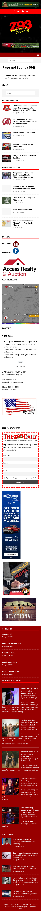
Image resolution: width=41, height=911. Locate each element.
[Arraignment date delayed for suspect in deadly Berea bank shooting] (6, 839)
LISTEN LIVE (7, 241)
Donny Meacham (28, 693)
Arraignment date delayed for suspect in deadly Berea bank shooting (24, 839)
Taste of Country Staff (29, 780)
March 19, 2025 (19, 209)
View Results (20, 364)
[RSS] (23, 11)
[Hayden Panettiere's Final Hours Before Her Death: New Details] (10, 733)
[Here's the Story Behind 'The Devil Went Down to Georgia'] (10, 820)
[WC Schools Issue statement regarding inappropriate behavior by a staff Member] (6, 105)
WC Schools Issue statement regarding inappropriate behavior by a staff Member (25, 105)
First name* (7, 453)
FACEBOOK (6, 250)
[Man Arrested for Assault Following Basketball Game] (6, 186)
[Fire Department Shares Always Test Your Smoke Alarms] (6, 220)
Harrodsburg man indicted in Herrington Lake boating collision (25, 890)
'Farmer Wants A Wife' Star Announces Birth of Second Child (29, 751)
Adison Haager (27, 756)
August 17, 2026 (8, 662)
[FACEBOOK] (14, 11)
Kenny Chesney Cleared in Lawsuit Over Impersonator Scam (29, 688)
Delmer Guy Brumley (10, 669)
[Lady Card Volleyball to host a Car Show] (6, 155)
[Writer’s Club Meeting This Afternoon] (6, 197)
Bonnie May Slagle (9, 659)
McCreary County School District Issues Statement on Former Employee (25, 119)
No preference (11, 344)
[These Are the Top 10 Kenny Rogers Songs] (10, 791)
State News (7, 831)
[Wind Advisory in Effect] (6, 209)
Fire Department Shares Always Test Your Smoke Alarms (23, 220)
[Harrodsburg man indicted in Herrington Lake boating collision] (6, 891)
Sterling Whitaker (28, 812)
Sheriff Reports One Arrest (24, 130)
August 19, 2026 (8, 653)
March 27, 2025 (19, 225)
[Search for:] (20, 57)
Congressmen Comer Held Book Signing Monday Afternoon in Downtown (23, 172)
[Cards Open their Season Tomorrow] (6, 144)
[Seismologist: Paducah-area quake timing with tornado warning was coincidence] (6, 852)
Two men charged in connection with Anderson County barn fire (25, 865)
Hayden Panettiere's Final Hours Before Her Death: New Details (29, 719)
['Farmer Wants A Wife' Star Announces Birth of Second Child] (10, 764)
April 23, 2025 (19, 200)
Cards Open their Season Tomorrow (23, 143)
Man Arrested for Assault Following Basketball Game (24, 185)
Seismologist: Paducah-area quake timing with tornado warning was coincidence (25, 852)
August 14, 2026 (8, 671)
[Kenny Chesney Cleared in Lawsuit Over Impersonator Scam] (10, 701)
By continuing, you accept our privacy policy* (21, 475)
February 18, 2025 (20, 177)
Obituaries (7, 626)
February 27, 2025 (20, 188)
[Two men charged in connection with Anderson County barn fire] (6, 866)
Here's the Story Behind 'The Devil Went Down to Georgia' (30, 807)
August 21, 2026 (19, 110)
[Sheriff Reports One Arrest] (6, 132)
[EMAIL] (27, 11)
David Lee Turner (9, 650)
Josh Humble (7, 631)
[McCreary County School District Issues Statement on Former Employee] (6, 119)
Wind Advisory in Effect (22, 207)
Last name (6, 460)
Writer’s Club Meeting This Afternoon (24, 196)
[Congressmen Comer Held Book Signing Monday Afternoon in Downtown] (6, 172)
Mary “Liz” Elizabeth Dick (12, 641)
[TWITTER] (18, 11)
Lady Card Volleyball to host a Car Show (25, 154)
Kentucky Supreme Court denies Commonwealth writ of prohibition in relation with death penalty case (25, 877)
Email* (5, 468)
